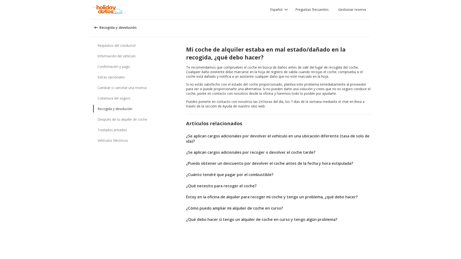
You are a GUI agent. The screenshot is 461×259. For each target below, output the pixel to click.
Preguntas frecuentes (312, 9)
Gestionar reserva (352, 9)
